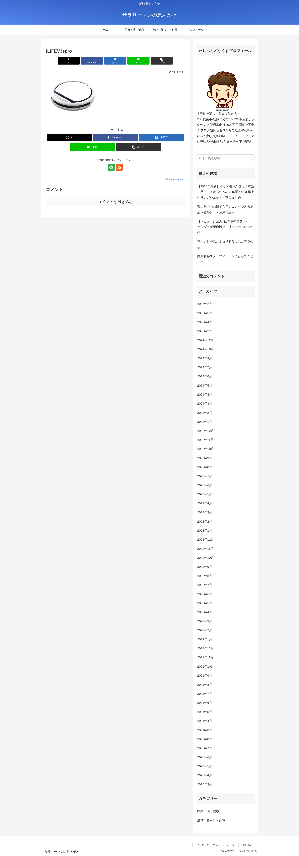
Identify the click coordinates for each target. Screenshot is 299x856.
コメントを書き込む (115, 202)
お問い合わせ (247, 845)
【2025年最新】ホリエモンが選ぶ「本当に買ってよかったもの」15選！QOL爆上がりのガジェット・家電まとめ (225, 192)
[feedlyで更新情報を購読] (111, 167)
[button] (162, 61)
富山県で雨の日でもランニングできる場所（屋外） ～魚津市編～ (225, 209)
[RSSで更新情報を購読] (119, 167)
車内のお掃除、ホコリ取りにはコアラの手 (225, 244)
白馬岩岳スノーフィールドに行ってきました (225, 259)
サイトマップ (201, 845)
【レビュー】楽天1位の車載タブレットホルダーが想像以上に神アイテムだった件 (225, 227)
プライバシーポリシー (224, 845)
